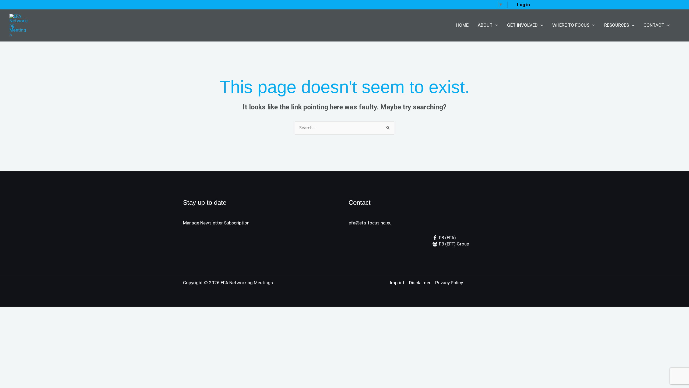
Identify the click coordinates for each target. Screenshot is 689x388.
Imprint (397, 282)
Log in (523, 4)
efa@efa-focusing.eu (370, 223)
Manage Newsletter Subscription (216, 223)
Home (462, 25)
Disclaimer (420, 282)
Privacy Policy (449, 282)
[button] (495, 25)
